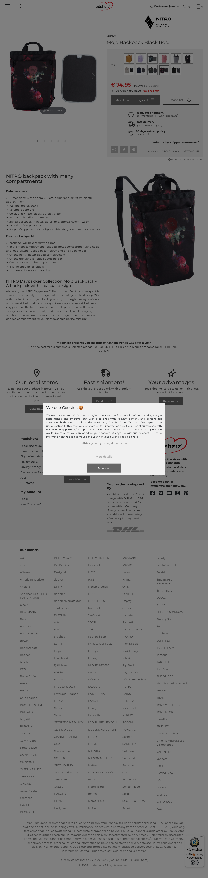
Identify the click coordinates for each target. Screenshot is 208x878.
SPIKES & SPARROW (170, 612)
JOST (91, 629)
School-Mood (131, 786)
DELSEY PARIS (63, 558)
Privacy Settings (30, 467)
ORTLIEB (128, 593)
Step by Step (165, 619)
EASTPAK (60, 615)
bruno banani (29, 697)
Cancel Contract (77, 479)
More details (104, 456)
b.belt (24, 604)
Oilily (125, 586)
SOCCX (161, 597)
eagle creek (61, 608)
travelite (162, 719)
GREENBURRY (63, 765)
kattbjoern (95, 650)
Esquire (59, 650)
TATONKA (163, 662)
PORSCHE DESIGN (134, 679)
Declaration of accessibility (37, 472)
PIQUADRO (130, 672)
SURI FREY (163, 640)
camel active (28, 747)
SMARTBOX (164, 590)
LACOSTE (94, 686)
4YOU (23, 558)
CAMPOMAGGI (29, 762)
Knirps (92, 672)
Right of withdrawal (33, 456)
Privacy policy (29, 461)
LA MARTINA (96, 693)
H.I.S (91, 579)
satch (126, 772)
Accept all (104, 468)
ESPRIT (58, 643)
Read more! (104, 401)
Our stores (27, 482)
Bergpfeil (26, 626)
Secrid (161, 572)
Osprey (127, 601)
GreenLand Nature (66, 772)
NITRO (111, 36)
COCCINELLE (29, 790)
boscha (24, 662)
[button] (181, 100)
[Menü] (201, 837)
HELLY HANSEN (98, 558)
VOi (159, 780)
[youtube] (171, 493)
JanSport (94, 615)
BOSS (23, 669)
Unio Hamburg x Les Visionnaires (170, 742)
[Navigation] (8, 6)
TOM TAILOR (165, 712)
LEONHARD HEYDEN (102, 722)
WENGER (163, 794)
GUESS (58, 786)
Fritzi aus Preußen (66, 693)
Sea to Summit (166, 565)
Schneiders (129, 779)
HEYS (91, 572)
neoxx (126, 572)
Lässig (92, 708)
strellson (162, 633)
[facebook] (154, 493)
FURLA (58, 700)
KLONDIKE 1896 (98, 665)
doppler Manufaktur (67, 601)
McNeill (93, 808)
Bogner (25, 654)
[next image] (93, 76)
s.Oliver (161, 604)
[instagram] (179, 493)
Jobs (23, 477)
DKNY (58, 586)
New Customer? (30, 504)
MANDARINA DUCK (101, 772)
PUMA (126, 686)
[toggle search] (20, 6)
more (112, 522)
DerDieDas (61, 565)
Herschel (94, 565)
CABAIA (25, 733)
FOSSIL (59, 672)
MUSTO (127, 565)
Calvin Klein (28, 740)
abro (23, 565)
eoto (57, 622)
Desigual (60, 572)
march (92, 793)
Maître (92, 765)
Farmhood (61, 658)
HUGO (92, 593)
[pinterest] (188, 493)
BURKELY (26, 726)
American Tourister (32, 579)
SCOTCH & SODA (133, 800)
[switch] (195, 862)
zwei (160, 808)
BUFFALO (26, 712)
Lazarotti (94, 715)
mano (92, 779)
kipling (93, 658)
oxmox (126, 608)
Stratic (161, 626)
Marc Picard (96, 786)
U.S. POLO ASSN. (168, 733)
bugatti (25, 719)
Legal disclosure (31, 445)
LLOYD (93, 743)
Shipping (154, 86)
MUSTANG (129, 558)
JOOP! (92, 622)
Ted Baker (163, 669)
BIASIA (24, 640)
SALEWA (128, 751)
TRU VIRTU (163, 726)
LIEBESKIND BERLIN (102, 729)
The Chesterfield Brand (172, 683)
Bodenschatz (28, 647)
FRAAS (58, 679)
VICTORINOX (165, 773)
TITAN (160, 697)
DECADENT (27, 812)
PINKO (126, 658)
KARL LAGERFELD (100, 643)
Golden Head (63, 751)
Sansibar (128, 765)
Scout (126, 808)
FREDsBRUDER (64, 686)
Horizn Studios (98, 586)
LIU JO (92, 736)
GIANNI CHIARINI (65, 736)
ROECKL (128, 722)
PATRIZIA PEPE (132, 629)
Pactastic (128, 622)
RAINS (126, 693)
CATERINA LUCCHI (32, 769)
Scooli (126, 793)
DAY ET (24, 805)
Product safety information (187, 159)
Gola (57, 743)
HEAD (58, 800)
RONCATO (129, 729)
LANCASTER (96, 700)
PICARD (127, 636)
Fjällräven (60, 665)
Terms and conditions (34, 451)
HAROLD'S (61, 793)
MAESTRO (94, 751)
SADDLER (129, 743)
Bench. (24, 619)
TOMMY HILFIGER (168, 704)
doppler (59, 593)
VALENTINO (165, 751)
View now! (36, 408)
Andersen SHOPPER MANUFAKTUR (33, 595)
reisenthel (129, 708)
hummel (94, 608)
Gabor (58, 708)
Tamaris (162, 654)
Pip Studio (129, 665)
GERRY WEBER (64, 729)
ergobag (59, 636)
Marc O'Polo (96, 800)
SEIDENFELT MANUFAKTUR (166, 581)
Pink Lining (130, 650)
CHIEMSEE (27, 776)
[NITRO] (157, 22)
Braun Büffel (28, 676)
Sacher (127, 736)
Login (24, 498)
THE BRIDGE (165, 676)
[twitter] (163, 493)
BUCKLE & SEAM (31, 704)
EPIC (57, 629)
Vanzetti (162, 759)
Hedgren (60, 808)
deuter (58, 579)
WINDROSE (164, 801)
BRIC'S (24, 690)
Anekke (25, 586)
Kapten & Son (97, 636)
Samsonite (129, 758)
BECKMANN (28, 612)
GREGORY (60, 779)
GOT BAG (60, 758)
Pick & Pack (130, 643)
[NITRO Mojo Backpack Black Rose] (38, 142)
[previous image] (13, 76)
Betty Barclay (29, 633)
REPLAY (127, 715)
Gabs (57, 715)
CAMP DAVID (28, 754)
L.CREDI (93, 679)
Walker (161, 787)
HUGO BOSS (96, 601)
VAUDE (161, 766)
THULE (161, 690)
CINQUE (25, 783)
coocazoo (26, 797)
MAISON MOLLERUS (101, 758)
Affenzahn (27, 572)
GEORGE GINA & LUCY (68, 722)
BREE (23, 683)
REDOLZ (128, 700)
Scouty (161, 558)
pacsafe (127, 615)
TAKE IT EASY (165, 647)
